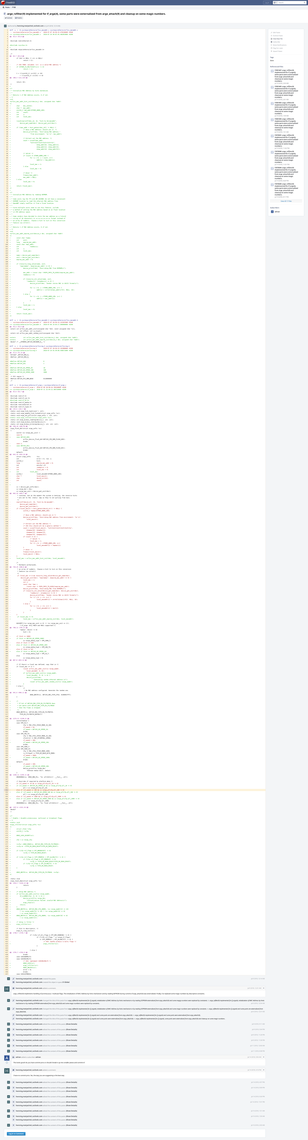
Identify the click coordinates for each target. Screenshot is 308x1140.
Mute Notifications (279, 45)
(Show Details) (71, 1024)
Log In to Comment (16, 1134)
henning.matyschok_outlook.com (30, 26)
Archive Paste (278, 36)
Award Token (277, 51)
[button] (267, 2)
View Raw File (277, 39)
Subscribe (276, 42)
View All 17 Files (286, 201)
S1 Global (65, 982)
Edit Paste (276, 32)
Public (19, 18)
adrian (277, 212)
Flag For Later (278, 48)
